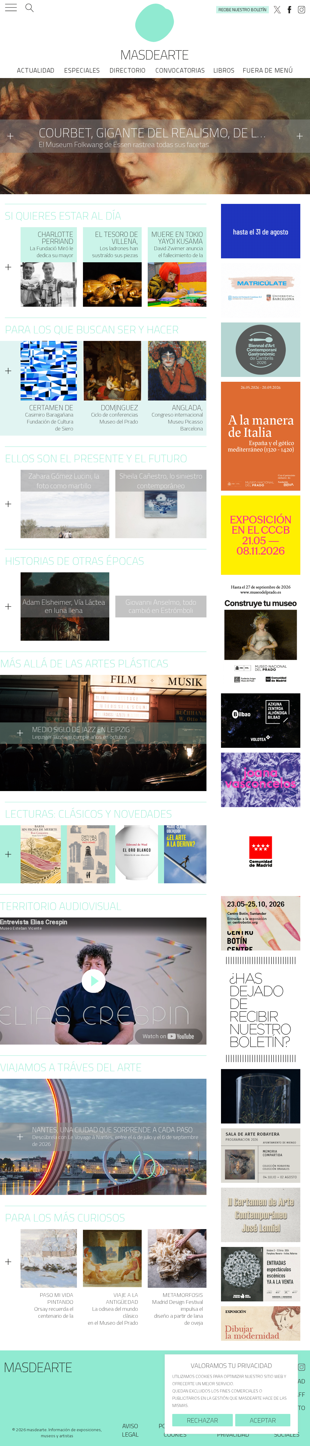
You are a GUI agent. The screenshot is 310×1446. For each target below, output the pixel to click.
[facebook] (289, 9)
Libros (224, 70)
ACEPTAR (263, 1420)
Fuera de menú (268, 70)
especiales (82, 70)
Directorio (128, 70)
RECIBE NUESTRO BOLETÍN (242, 9)
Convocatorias (180, 70)
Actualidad (35, 70)
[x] (277, 9)
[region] (231, 1394)
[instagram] (301, 9)
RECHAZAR (202, 1420)
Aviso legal (130, 1430)
